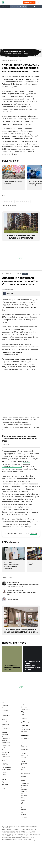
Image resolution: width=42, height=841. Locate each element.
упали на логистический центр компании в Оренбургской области (16, 463)
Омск (3, 747)
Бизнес (4, 60)
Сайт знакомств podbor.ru (24, 789)
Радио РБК (5, 274)
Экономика (5, 708)
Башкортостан (6, 750)
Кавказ (4, 779)
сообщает (27, 83)
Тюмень (4, 774)
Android (23, 814)
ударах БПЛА (34, 521)
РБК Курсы (24, 798)
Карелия (4, 782)
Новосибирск (6, 745)
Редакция (23, 753)
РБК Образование (6, 727)
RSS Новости (25, 738)
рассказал (6, 130)
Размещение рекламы (24, 756)
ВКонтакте (24, 707)
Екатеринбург (6, 742)
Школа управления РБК (24, 801)
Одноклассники (25, 709)
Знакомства (24, 785)
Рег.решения (24, 783)
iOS (22, 812)
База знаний (5, 724)
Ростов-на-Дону (6, 769)
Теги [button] (3, 196)
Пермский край (6, 767)
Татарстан (5, 772)
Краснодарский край (6, 759)
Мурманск (5, 784)
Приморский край (6, 787)
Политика (5, 705)
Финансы (4, 719)
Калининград (6, 756)
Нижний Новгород (5, 763)
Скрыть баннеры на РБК (25, 722)
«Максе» (33, 533)
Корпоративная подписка (25, 730)
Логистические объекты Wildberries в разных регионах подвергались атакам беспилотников (18, 478)
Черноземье (5, 777)
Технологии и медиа (6, 716)
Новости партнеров (14, 643)
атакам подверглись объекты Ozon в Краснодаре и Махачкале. (21, 470)
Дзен (22, 714)
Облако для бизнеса (23, 769)
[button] (21, 53)
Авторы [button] (4, 577)
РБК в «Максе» (10, 161)
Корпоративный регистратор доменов (24, 774)
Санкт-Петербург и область (5, 738)
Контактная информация (24, 750)
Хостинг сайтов (23, 779)
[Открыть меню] (38, 2)
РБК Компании (24, 794)
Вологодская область (5, 753)
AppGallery (24, 817)
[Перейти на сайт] (21, 53)
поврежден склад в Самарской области (18, 458)
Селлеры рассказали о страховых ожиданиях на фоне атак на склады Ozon (19, 438)
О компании (24, 745)
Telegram (24, 712)
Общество (5, 444)
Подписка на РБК (24, 726)
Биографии (5, 721)
